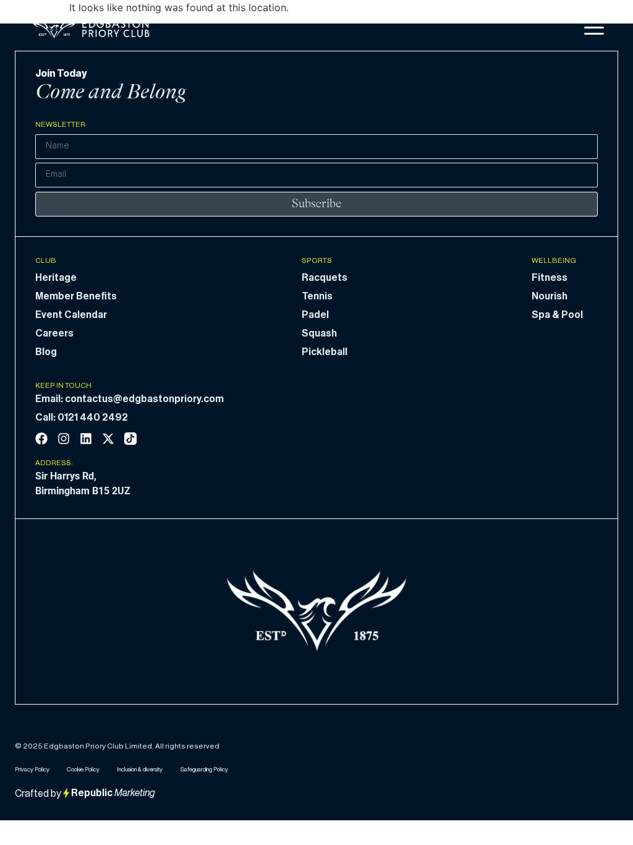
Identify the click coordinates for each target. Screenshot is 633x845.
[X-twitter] (108, 438)
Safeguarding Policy (204, 769)
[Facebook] (41, 438)
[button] (594, 27)
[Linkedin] (86, 438)
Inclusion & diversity (140, 769)
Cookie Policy (83, 769)
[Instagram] (63, 438)
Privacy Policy (32, 769)
